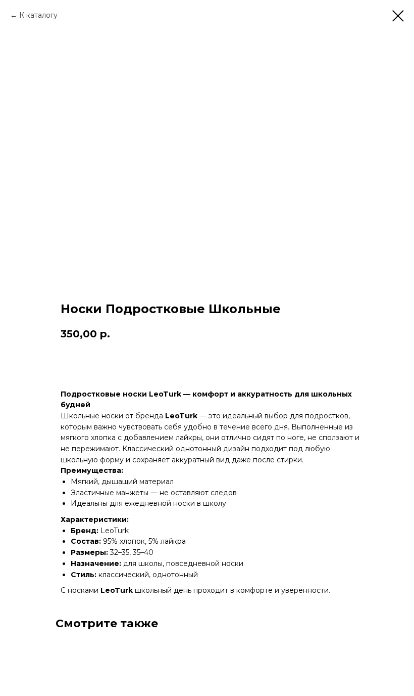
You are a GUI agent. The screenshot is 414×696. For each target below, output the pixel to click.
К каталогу (38, 15)
